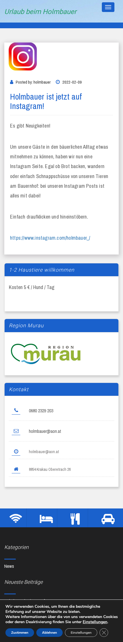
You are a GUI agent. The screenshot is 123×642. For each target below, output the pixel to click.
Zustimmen (19, 632)
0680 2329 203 (41, 410)
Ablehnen (49, 632)
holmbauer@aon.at (45, 431)
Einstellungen (95, 622)
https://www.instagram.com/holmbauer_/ (50, 237)
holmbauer (42, 82)
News (9, 566)
